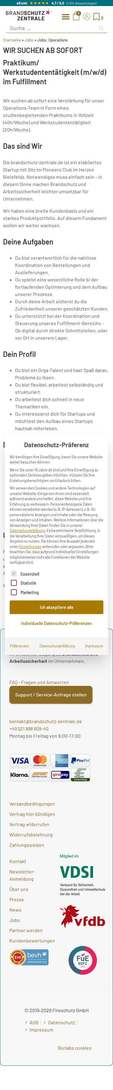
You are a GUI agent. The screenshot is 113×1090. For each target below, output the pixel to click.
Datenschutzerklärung (27, 530)
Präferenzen (19, 646)
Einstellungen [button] (30, 546)
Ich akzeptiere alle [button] (57, 607)
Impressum (94, 646)
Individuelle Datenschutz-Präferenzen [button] (56, 623)
